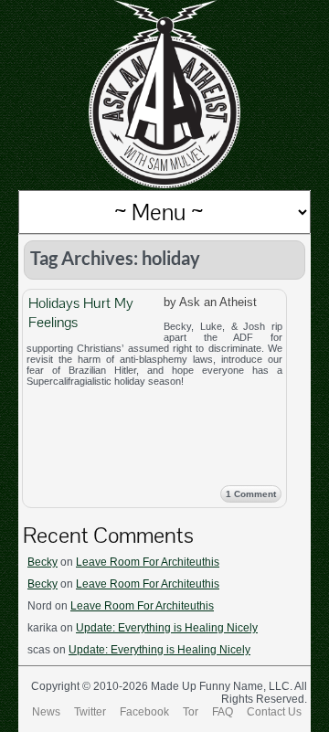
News (46, 711)
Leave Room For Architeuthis (147, 562)
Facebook (144, 711)
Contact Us (274, 711)
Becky (42, 562)
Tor (190, 711)
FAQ (222, 711)
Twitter (90, 711)
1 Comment (251, 494)
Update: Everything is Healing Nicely (167, 627)
